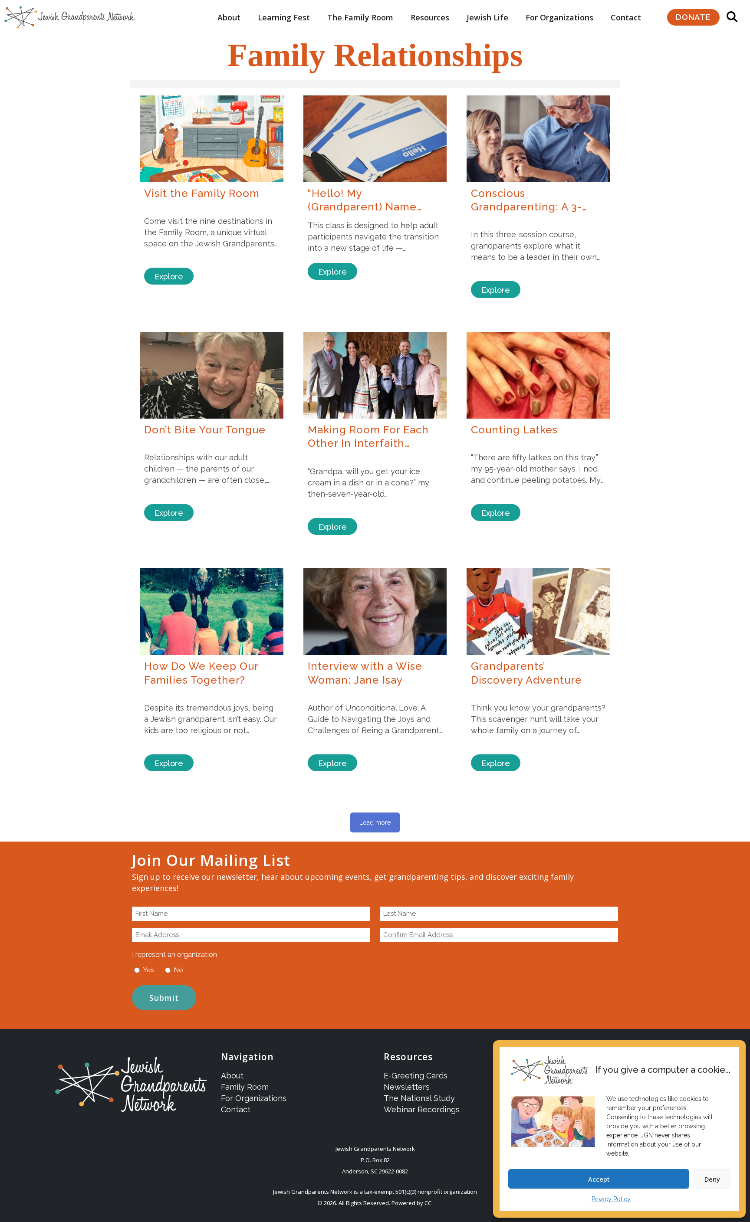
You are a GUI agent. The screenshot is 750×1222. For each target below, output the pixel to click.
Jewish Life (487, 17)
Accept (599, 1179)
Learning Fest (284, 17)
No (178, 970)
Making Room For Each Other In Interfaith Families (368, 443)
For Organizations (559, 17)
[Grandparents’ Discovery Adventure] (538, 611)
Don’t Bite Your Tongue (205, 429)
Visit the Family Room (202, 193)
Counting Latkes (514, 429)
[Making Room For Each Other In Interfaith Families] (375, 375)
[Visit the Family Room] (211, 138)
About (228, 17)
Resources (430, 17)
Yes (148, 970)
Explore (169, 276)
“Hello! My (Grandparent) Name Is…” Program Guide (362, 207)
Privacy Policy (611, 1199)
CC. (428, 1203)
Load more (375, 822)
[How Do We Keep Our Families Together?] (211, 611)
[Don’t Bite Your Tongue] (211, 375)
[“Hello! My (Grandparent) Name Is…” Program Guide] (375, 138)
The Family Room (360, 17)
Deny (712, 1179)
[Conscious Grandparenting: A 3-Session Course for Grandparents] (538, 138)
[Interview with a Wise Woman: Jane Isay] (375, 611)
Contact (626, 17)
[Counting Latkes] (538, 375)
